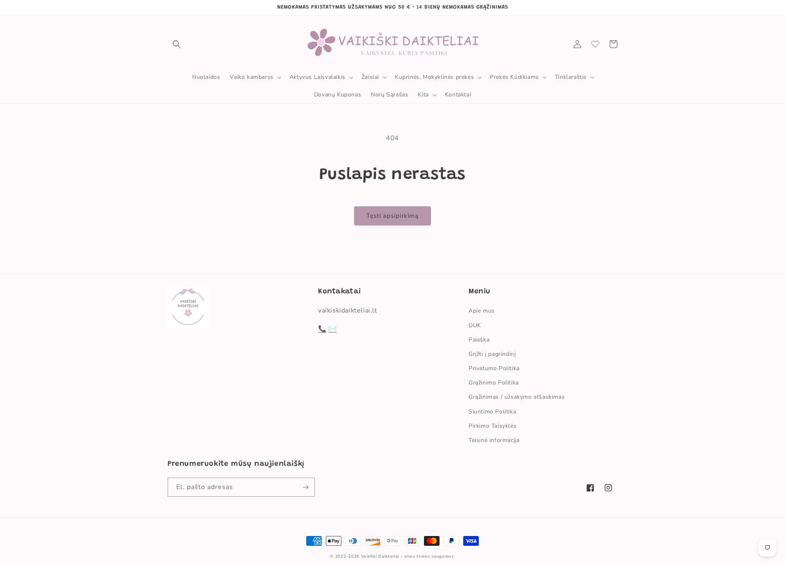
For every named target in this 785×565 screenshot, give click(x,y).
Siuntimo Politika (492, 411)
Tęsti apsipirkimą (392, 216)
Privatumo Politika (494, 368)
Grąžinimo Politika (494, 382)
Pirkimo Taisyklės (492, 426)
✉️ (332, 328)
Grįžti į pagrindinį (492, 354)
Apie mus (482, 311)
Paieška (479, 340)
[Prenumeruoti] (305, 487)
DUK (475, 325)
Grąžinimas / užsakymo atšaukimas (517, 397)
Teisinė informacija (494, 440)
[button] (177, 44)
